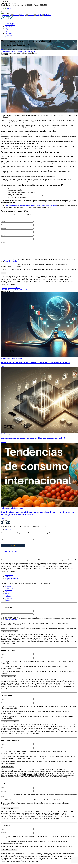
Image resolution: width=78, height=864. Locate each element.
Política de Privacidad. (10, 261)
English (39, 15)
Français (23, 15)
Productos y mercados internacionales (12, 51)
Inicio (2, 49)
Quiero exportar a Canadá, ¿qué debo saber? (14, 289)
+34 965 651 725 (13, 1)
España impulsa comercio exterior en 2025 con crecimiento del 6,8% (34, 438)
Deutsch (48, 15)
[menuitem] (8, 8)
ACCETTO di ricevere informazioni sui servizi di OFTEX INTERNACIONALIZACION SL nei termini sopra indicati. (39, 800)
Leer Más (3, 366)
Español (31, 15)
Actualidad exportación (31, 51)
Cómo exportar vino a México (11, 288)
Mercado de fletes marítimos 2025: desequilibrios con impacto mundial (35, 362)
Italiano (16, 15)
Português (8, 15)
